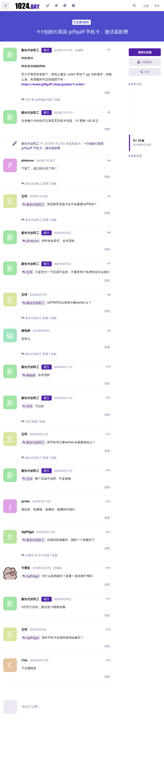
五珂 (29, 272)
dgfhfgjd (32, 576)
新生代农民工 (35, 204)
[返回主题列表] (5, 5)
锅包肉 (30, 375)
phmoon (32, 241)
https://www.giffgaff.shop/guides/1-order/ (53, 84)
